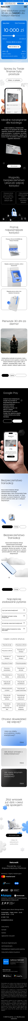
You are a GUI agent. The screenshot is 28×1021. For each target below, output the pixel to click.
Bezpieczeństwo (21, 375)
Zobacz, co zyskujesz (14, 80)
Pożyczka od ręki (7, 644)
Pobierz (21, 3)
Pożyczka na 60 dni (7, 650)
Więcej (22, 742)
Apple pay (7, 421)
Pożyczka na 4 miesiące (7, 657)
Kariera (4, 932)
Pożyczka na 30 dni (21, 644)
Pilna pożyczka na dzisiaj (7, 675)
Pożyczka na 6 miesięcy (21, 657)
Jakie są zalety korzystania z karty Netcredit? (11, 629)
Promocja (5, 375)
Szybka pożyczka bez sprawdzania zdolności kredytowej (21, 706)
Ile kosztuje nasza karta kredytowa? (12, 623)
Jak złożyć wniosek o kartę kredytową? (9, 616)
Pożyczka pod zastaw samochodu (21, 689)
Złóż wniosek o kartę (14, 835)
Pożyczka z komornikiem (7, 669)
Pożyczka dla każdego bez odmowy (7, 697)
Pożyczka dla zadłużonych (7, 682)
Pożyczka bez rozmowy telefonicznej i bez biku (7, 706)
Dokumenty (5, 926)
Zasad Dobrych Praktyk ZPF (10, 900)
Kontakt (4, 929)
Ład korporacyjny (7, 946)
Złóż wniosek (14, 166)
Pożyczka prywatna (21, 663)
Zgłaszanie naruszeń (8, 936)
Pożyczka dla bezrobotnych (21, 682)
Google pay (17, 421)
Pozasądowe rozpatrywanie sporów (13, 949)
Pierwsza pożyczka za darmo (7, 689)
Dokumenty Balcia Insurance (11, 952)
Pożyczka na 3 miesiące (21, 650)
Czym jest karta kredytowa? (10, 610)
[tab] (6, 23)
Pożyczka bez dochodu (21, 669)
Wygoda (23, 526)
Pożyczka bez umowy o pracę (21, 675)
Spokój (12, 375)
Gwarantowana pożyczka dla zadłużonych (21, 697)
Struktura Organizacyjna (9, 943)
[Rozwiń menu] (25, 6)
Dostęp (16, 526)
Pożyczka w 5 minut (7, 663)
